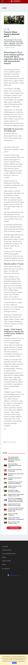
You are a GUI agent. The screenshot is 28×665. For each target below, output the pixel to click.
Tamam (14, 663)
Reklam (4, 557)
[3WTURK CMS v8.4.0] (14, 575)
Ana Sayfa (5, 546)
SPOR (5, 453)
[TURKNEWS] (14, 1)
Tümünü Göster (14, 528)
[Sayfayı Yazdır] (8, 29)
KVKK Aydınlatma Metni (9, 554)
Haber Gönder (6, 561)
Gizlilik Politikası (6, 550)
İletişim (4, 564)
